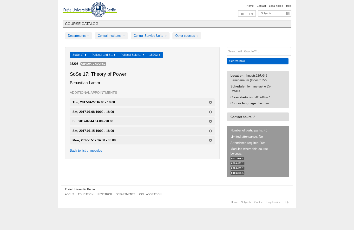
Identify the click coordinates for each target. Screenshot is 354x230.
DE (243, 13)
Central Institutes (110, 35)
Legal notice (276, 5)
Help (288, 5)
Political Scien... (132, 54)
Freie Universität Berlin (80, 189)
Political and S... (103, 54)
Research (105, 194)
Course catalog (81, 24)
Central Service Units (149, 35)
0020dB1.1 (237, 163)
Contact (261, 5)
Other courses (185, 35)
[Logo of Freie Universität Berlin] (90, 10)
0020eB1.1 (237, 168)
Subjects (266, 13)
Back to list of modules (86, 150)
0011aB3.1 (237, 158)
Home (250, 5)
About (69, 194)
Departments (77, 35)
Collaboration (150, 194)
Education (85, 194)
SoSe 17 (78, 54)
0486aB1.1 (237, 173)
